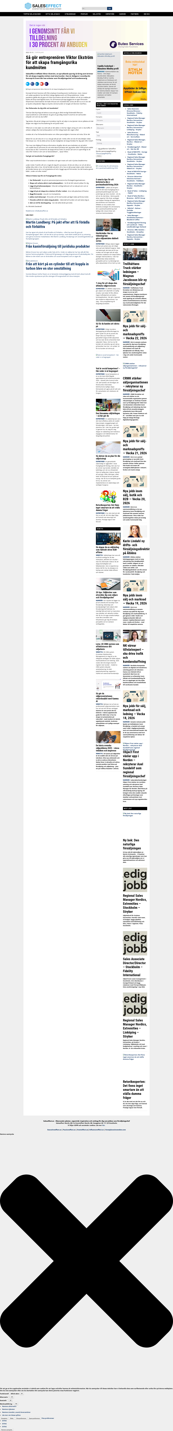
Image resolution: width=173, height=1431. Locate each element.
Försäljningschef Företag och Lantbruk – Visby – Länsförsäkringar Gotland (136, 225)
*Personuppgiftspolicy (103, 153)
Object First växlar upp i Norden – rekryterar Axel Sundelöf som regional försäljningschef (134, 764)
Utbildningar (71, 14)
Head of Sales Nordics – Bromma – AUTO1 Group (136, 197)
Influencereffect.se (96, 1130)
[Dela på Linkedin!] (37, 84)
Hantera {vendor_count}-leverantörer (16, 1412)
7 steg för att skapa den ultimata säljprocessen (106, 284)
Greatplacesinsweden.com (115, 1130)
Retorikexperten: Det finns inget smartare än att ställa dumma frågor (108, 507)
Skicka (99, 156)
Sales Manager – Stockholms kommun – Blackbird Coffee (135, 217)
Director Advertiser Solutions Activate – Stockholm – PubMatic (135, 178)
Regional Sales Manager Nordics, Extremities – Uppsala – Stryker (136, 203)
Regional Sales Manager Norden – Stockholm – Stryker (136, 186)
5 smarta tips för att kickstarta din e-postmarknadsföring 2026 (107, 182)
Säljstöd (97, 14)
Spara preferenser (34, 1418)
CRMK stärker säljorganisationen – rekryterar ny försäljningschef (135, 384)
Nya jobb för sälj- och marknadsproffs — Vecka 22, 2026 (135, 332)
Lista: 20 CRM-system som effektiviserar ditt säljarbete (107, 646)
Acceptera (4, 1418)
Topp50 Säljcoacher (33, 14)
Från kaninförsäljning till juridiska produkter (58, 246)
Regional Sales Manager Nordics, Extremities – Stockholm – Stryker (136, 120)
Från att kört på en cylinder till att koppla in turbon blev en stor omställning (57, 266)
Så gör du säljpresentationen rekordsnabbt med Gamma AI (107, 697)
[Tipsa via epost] (42, 84)
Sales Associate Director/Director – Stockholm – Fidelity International (134, 112)
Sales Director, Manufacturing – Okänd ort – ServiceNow (136, 134)
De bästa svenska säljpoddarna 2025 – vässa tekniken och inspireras (107, 748)
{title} (4, 1421)
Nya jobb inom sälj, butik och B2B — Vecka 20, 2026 (134, 497)
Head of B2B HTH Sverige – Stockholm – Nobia (137, 172)
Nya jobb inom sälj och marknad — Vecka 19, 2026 (135, 599)
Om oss (147, 14)
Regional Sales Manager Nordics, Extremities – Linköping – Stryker (136, 127)
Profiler (85, 14)
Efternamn (99, 124)
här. (103, 1125)
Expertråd (110, 14)
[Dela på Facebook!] (33, 84)
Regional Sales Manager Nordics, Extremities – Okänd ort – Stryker (136, 166)
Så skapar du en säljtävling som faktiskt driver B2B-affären (107, 550)
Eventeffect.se (82, 1130)
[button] (86, 1261)
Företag (98, 140)
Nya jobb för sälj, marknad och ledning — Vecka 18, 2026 (134, 712)
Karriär (123, 14)
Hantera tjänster (8, 1409)
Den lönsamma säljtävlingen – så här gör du (108, 414)
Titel (97, 132)
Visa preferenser (21, 1418)
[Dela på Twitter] (28, 84)
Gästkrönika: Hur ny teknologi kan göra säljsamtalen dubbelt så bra (107, 237)
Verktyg (99, 555)
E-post (98, 109)
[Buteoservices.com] (86, 50)
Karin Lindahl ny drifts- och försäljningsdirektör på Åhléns (136, 547)
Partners (135, 14)
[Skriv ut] (46, 84)
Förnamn (99, 117)
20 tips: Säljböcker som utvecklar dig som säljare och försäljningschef (107, 595)
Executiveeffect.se (54, 1130)
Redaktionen (30, 211)
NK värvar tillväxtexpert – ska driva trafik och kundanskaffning (134, 654)
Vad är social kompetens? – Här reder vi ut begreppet (108, 369)
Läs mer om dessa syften (11, 1415)
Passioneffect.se (69, 1130)
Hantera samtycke (6, 1430)
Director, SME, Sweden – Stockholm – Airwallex (136, 231)
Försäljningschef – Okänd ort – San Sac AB (136, 148)
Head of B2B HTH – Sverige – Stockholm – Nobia (137, 153)
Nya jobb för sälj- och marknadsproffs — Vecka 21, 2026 (135, 447)
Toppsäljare (39, 52)
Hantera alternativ (9, 1406)
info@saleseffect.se (41, 211)
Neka (11, 1418)
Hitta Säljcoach (53, 14)
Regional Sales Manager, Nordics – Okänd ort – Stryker (136, 142)
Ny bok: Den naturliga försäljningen (132, 844)
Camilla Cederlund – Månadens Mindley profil (108, 67)
